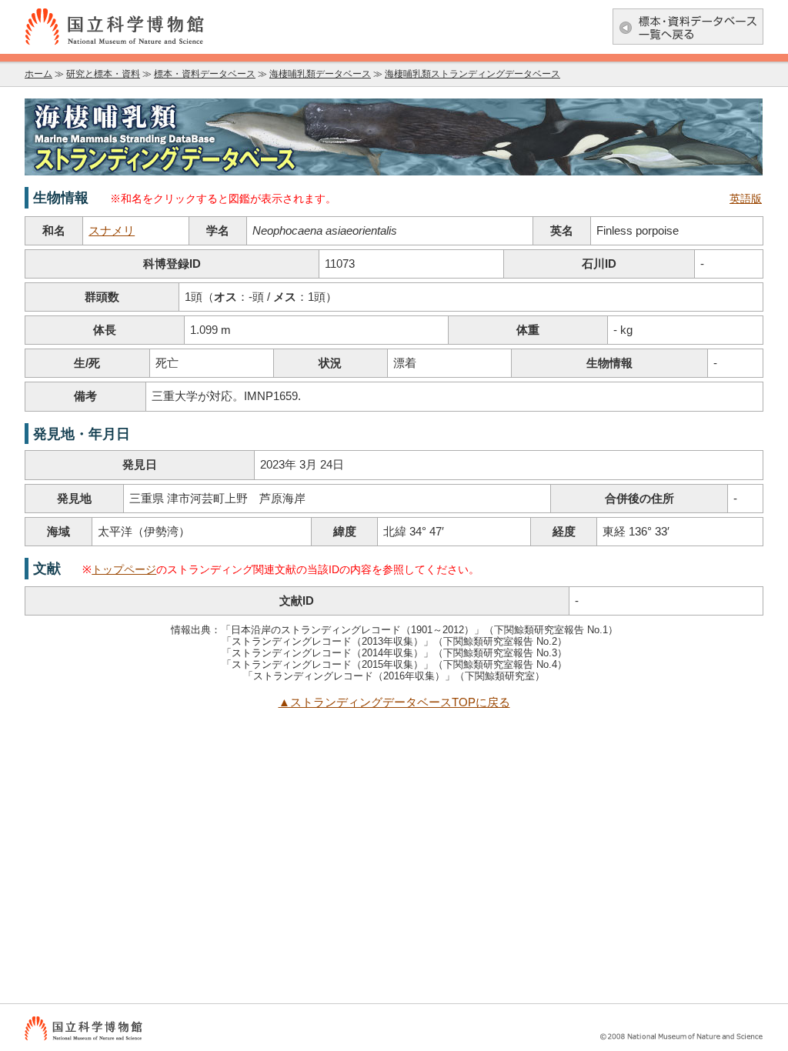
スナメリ (111, 231)
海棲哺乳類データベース (320, 73)
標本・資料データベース (204, 73)
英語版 (746, 199)
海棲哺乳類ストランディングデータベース (472, 73)
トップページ (124, 569)
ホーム (38, 73)
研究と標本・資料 (103, 73)
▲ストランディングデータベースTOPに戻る (394, 702)
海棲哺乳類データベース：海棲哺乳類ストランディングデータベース (394, 136)
